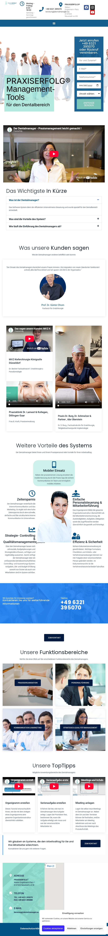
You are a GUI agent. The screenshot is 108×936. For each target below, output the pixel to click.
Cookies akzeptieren (53, 928)
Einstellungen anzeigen (91, 928)
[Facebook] (86, 7)
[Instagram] (92, 7)
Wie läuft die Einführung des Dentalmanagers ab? (35, 226)
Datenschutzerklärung (31, 928)
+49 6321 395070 (54, 9)
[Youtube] (92, 12)
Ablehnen (71, 928)
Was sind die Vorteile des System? (27, 219)
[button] (54, 23)
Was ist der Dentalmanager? (24, 200)
